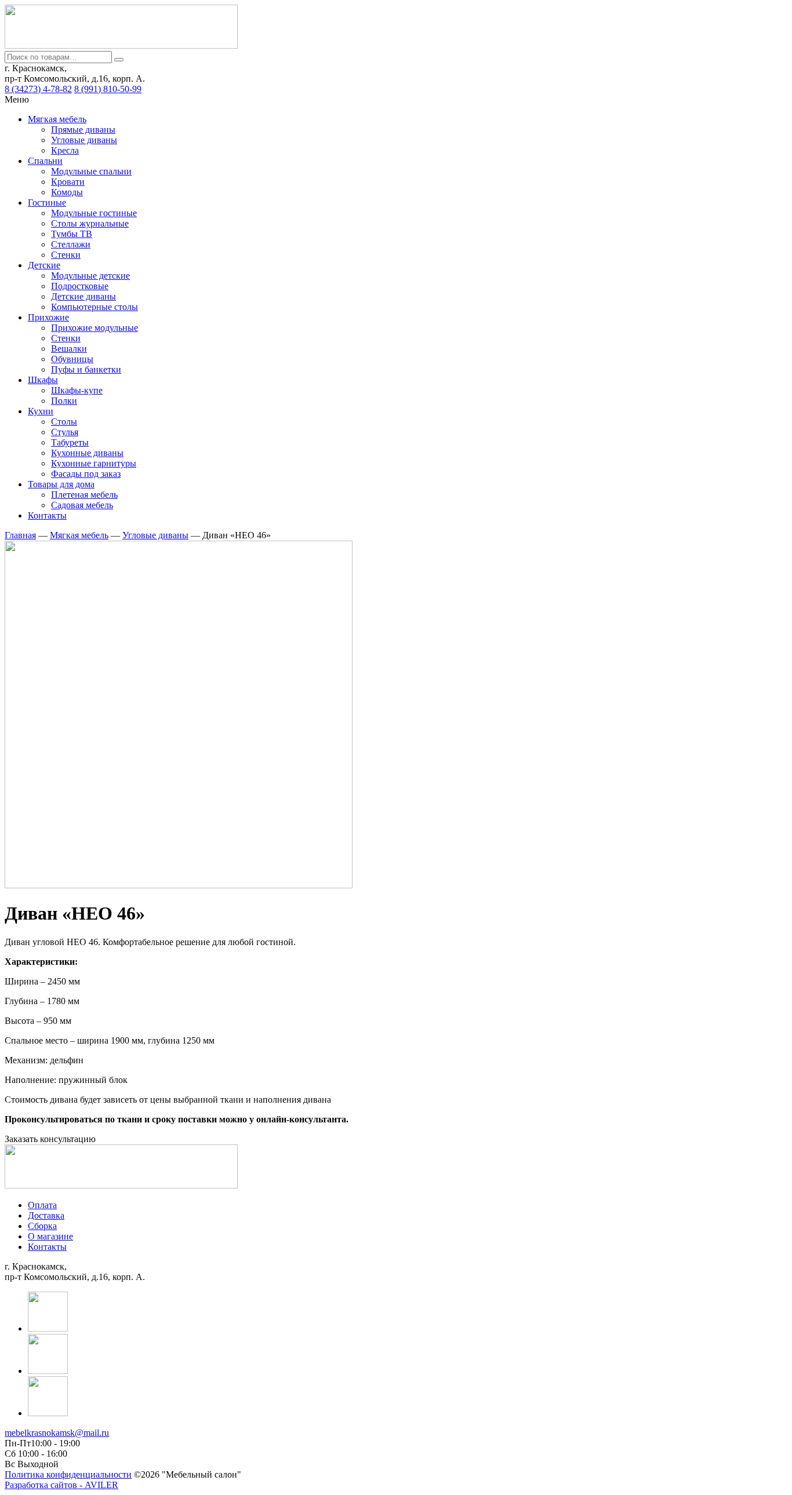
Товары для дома (61, 484)
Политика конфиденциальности (68, 1474)
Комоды (67, 192)
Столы (64, 421)
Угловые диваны (84, 140)
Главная (20, 535)
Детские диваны (83, 296)
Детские (44, 265)
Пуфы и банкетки (86, 369)
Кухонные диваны (87, 453)
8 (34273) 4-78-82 (38, 89)
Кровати (68, 182)
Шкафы (43, 380)
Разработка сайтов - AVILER (61, 1485)
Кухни (40, 411)
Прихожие (48, 317)
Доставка (46, 1215)
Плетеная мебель (84, 494)
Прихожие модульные (94, 328)
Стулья (64, 432)
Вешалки (69, 348)
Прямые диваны (83, 129)
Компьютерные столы (94, 307)
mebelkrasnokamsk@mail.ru (57, 1433)
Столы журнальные (90, 223)
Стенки (66, 255)
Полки (64, 401)
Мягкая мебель (57, 119)
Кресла (65, 150)
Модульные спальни (91, 171)
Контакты (47, 515)
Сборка (42, 1226)
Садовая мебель (82, 505)
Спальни (45, 161)
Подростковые (79, 286)
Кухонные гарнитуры (93, 463)
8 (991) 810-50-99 (107, 89)
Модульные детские (90, 275)
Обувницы (72, 359)
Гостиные (47, 202)
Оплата (42, 1205)
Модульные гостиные (94, 213)
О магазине (50, 1236)
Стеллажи (70, 244)
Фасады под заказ (86, 474)
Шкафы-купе (77, 390)
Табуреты (70, 442)
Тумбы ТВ (71, 234)
